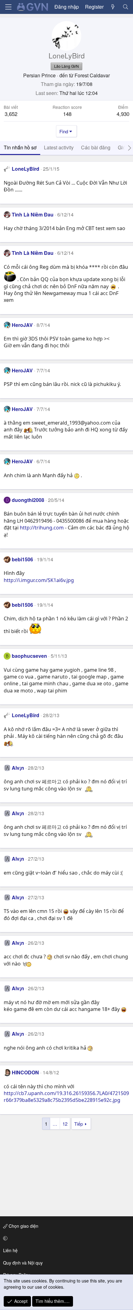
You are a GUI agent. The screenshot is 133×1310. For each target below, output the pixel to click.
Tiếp (78, 1123)
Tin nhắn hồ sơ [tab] (20, 147)
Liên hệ (10, 1250)
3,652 (11, 114)
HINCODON (25, 1072)
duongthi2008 (28, 499)
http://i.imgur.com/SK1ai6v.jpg (39, 580)
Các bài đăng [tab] (95, 147)
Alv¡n (18, 767)
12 (64, 1123)
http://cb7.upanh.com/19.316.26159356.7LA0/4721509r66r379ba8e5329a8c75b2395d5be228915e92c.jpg (66, 1096)
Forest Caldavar (92, 75)
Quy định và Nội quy (23, 1263)
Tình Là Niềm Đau (33, 214)
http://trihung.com (42, 527)
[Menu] (8, 7)
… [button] (55, 1123)
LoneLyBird (25, 168)
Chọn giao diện (22, 1226)
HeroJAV (22, 324)
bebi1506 (22, 559)
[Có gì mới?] (113, 6)
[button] (65, 1238)
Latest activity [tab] (59, 147)
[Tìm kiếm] (125, 6)
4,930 (123, 114)
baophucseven (29, 655)
